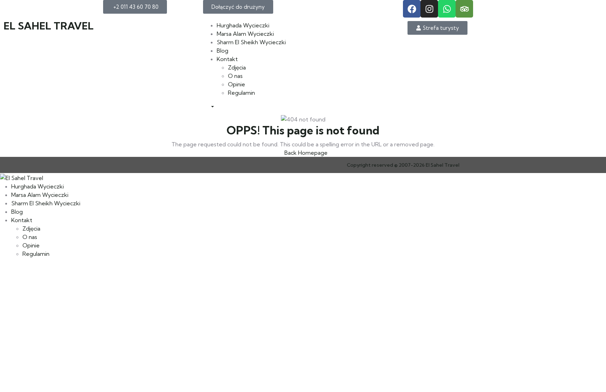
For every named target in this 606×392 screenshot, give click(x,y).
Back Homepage (305, 152)
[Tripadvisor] (464, 9)
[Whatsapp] (447, 9)
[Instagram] (429, 9)
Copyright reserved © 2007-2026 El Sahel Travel (403, 165)
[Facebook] (411, 9)
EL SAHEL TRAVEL (49, 26)
